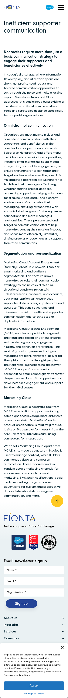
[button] (62, 647)
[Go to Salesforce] (50, 7)
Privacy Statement (34, 693)
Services (10, 631)
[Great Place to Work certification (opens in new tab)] (33, 542)
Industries (11, 624)
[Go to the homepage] (12, 7)
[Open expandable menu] (61, 7)
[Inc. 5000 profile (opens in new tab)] (48, 542)
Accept (34, 685)
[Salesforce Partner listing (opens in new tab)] (19, 542)
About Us (10, 618)
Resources (11, 638)
